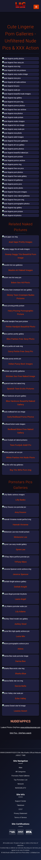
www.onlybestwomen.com (30, 727)
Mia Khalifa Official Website (31, 753)
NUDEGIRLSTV (20, 788)
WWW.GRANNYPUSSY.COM (10, 753)
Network (20, 784)
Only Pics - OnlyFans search (20, 733)
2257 (21, 809)
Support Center (20, 801)
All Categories (21, 772)
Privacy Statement (20, 813)
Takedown (20, 805)
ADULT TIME (20, 755)
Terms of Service (20, 817)
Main (20, 768)
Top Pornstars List (20, 780)
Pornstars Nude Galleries (20, 776)
